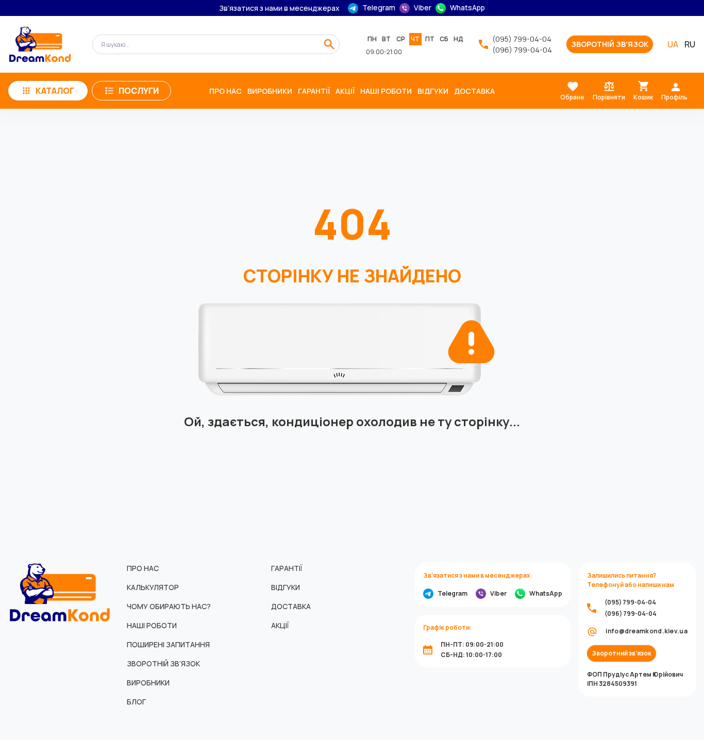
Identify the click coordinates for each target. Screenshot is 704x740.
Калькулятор (153, 587)
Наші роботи (386, 91)
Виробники (269, 91)
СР (400, 39)
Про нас (225, 91)
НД (458, 39)
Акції (345, 91)
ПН (372, 39)
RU (689, 44)
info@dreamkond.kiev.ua (647, 631)
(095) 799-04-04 (521, 39)
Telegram (378, 7)
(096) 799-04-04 (522, 50)
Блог (136, 702)
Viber (422, 7)
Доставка (474, 91)
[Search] (329, 44)
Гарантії (314, 91)
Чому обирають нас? (169, 606)
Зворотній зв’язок (609, 44)
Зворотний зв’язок (621, 653)
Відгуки (432, 91)
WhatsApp (467, 7)
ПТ (429, 39)
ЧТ (415, 39)
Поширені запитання (168, 644)
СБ (444, 39)
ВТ (386, 39)
